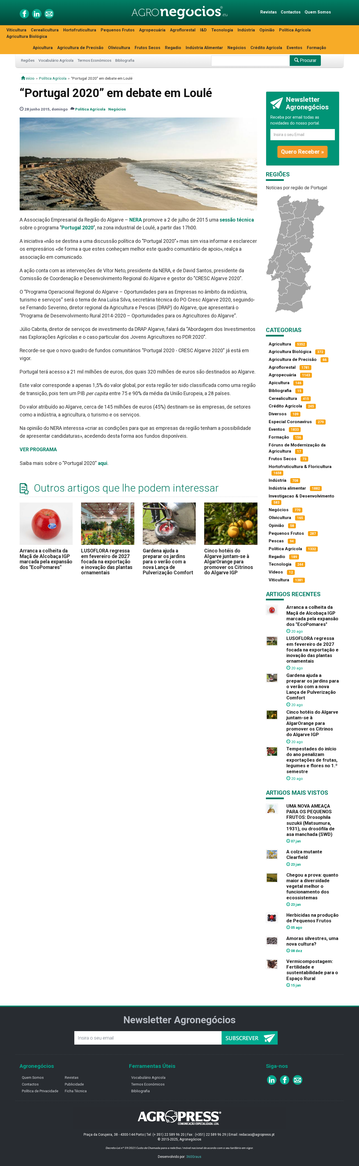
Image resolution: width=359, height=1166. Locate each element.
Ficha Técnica (76, 1091)
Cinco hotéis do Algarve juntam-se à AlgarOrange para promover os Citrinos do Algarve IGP (228, 561)
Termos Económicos (94, 60)
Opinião (267, 30)
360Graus (193, 1157)
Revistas (268, 12)
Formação (316, 47)
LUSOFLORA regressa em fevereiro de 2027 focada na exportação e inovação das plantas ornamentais (106, 561)
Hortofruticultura (79, 30)
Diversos (278, 413)
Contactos (291, 12)
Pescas (276, 540)
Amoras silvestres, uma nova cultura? (312, 941)
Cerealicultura (45, 30)
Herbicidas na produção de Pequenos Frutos (312, 917)
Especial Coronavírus (290, 421)
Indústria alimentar (287, 488)
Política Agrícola (295, 30)
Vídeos (276, 572)
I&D (203, 30)
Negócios (236, 47)
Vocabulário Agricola (148, 1077)
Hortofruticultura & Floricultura (300, 466)
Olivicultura (119, 47)
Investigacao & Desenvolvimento (301, 496)
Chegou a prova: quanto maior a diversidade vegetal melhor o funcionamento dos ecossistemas (312, 886)
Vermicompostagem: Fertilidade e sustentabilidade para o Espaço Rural (312, 969)
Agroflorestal (182, 30)
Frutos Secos (147, 47)
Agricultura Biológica (26, 36)
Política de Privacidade (40, 1091)
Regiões (27, 60)
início (29, 78)
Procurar (307, 60)
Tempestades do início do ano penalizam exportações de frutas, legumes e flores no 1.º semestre (311, 760)
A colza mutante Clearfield (304, 854)
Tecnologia (222, 30)
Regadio (173, 47)
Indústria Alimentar (204, 47)
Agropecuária (152, 30)
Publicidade (74, 1084)
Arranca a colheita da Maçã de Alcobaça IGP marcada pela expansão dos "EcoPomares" (46, 559)
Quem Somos (318, 12)
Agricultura (280, 344)
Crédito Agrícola (266, 47)
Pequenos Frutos (118, 30)
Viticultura (16, 30)
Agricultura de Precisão (80, 47)
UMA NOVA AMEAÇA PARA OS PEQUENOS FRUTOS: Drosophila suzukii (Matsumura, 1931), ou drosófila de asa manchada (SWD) (310, 820)
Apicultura (43, 47)
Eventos (294, 47)
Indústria (246, 30)
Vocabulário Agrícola (55, 60)
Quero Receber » (302, 151)
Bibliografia (124, 60)
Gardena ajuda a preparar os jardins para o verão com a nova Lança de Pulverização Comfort (168, 561)
